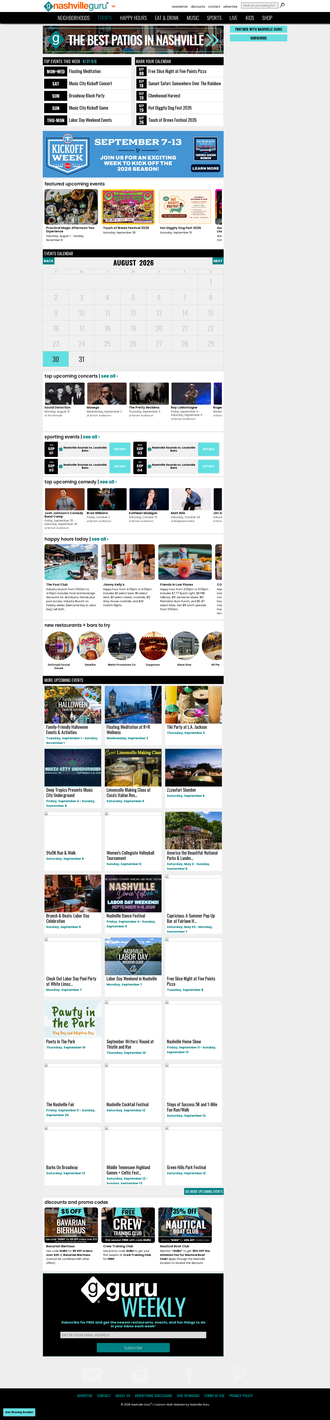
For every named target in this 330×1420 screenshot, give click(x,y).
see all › (109, 376)
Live (233, 18)
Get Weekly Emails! (19, 1412)
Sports (214, 18)
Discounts (198, 6)
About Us (122, 1395)
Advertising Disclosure (153, 1395)
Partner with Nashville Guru (258, 29)
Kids (250, 18)
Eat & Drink (167, 18)
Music (193, 18)
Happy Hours (133, 18)
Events (105, 18)
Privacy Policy (241, 1395)
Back (48, 260)
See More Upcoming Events (204, 1191)
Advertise (230, 6)
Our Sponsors (188, 1395)
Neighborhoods (74, 18)
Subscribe (258, 37)
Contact (214, 6)
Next (218, 260)
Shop (267, 18)
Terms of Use (214, 1395)
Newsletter (180, 6)
